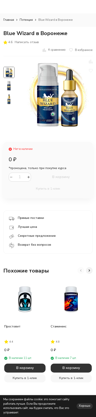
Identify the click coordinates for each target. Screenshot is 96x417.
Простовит (12, 326)
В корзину (61, 176)
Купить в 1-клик (48, 188)
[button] (80, 270)
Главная (8, 20)
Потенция (26, 20)
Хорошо (84, 406)
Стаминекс (59, 326)
